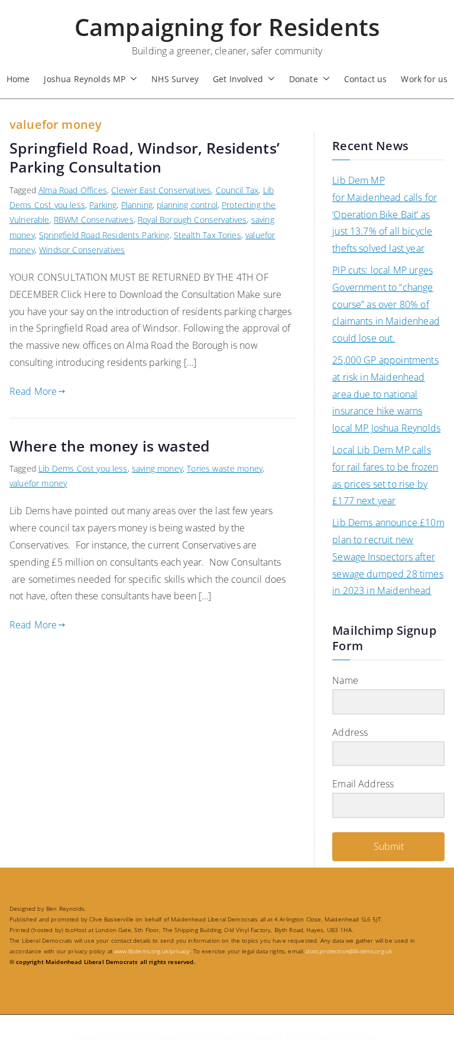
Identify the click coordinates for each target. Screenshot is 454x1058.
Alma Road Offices (72, 190)
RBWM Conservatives (94, 219)
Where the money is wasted (109, 446)
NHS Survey (175, 79)
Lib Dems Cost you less (83, 468)
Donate (303, 79)
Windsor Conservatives (82, 249)
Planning (137, 204)
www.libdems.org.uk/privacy (152, 951)
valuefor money (38, 483)
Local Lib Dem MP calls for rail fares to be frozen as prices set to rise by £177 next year (385, 475)
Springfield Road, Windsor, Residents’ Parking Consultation (144, 157)
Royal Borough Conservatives (192, 219)
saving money (157, 468)
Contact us (365, 79)
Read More (33, 391)
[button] (131, 79)
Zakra (306, 1036)
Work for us (424, 79)
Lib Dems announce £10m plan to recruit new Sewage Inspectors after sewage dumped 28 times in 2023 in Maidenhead (388, 556)
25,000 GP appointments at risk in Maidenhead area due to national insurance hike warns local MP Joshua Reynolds (386, 393)
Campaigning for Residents (227, 27)
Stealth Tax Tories (207, 235)
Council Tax (237, 190)
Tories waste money (224, 468)
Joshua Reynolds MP (84, 79)
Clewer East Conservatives (161, 190)
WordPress (356, 1036)
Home (18, 79)
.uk (349, 951)
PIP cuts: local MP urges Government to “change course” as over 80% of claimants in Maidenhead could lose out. (386, 304)
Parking (102, 204)
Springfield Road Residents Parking (104, 235)
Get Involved (238, 79)
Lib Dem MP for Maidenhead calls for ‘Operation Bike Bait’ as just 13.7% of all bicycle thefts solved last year (384, 214)
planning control (187, 204)
